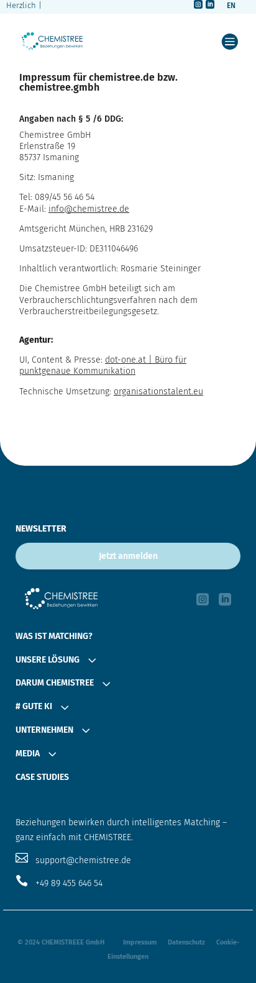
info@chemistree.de (88, 209)
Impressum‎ (140, 942)
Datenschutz (186, 942)
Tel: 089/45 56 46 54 (56, 197)
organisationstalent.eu (158, 391)
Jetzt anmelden (128, 556)
